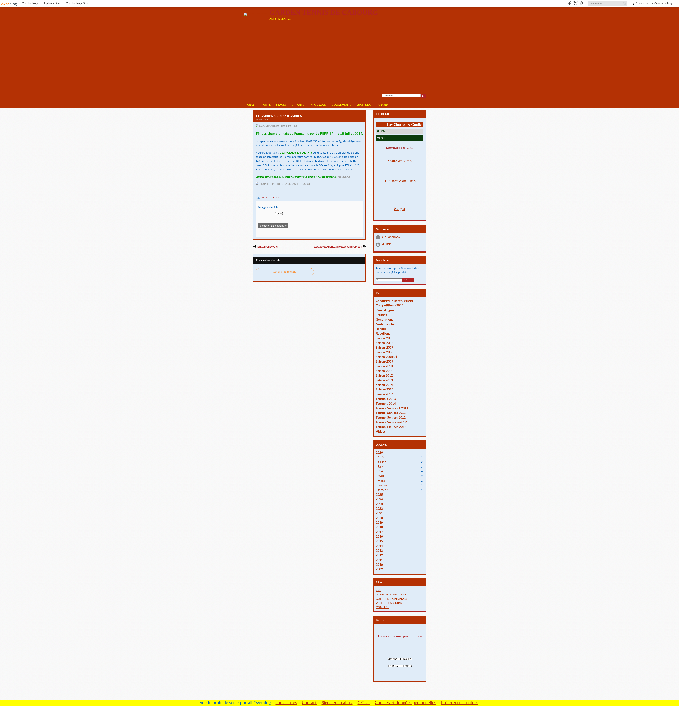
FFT (378, 590)
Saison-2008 (384, 352)
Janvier (383, 489)
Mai (380, 471)
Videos (381, 431)
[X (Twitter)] (575, 3)
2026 (379, 452)
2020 (379, 518)
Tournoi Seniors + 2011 (392, 408)
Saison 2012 (384, 375)
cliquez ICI (343, 176)
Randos (381, 328)
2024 (379, 499)
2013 (379, 550)
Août (381, 457)
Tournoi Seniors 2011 (391, 412)
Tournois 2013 (386, 398)
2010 (379, 564)
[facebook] (569, 3)
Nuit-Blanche (385, 324)
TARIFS (266, 104)
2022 (379, 508)
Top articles (286, 703)
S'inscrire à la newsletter (273, 225)
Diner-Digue (385, 310)
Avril (381, 476)
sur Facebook (390, 237)
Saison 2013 (384, 380)
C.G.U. (364, 703)
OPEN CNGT (365, 104)
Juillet (382, 462)
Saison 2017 (384, 394)
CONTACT (382, 607)
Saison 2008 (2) (386, 356)
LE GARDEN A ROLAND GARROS (279, 115)
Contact (383, 104)
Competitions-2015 (389, 305)
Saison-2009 (384, 361)
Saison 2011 (384, 370)
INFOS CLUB (318, 104)
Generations (384, 319)
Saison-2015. (385, 389)
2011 (379, 560)
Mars (381, 480)
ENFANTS (298, 104)
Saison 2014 (384, 384)
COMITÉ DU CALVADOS (391, 598)
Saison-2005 (384, 338)
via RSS (386, 244)
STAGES (281, 104)
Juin (380, 466)
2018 (379, 527)
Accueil (251, 104)
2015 (379, 541)
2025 (379, 494)
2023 (379, 504)
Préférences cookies (459, 703)
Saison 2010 (384, 366)
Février (382, 485)
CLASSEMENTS (341, 104)
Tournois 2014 (386, 403)
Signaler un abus (337, 703)
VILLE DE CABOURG (389, 603)
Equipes (381, 314)
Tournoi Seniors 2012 (391, 417)
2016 (379, 536)
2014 (379, 546)
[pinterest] (581, 3)
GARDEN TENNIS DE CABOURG (323, 12)
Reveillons (383, 333)
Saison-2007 (384, 347)
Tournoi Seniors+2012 (391, 422)
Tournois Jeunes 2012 (391, 427)
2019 (379, 522)
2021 (379, 513)
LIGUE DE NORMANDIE (391, 594)
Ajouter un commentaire (284, 272)
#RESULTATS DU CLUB (270, 198)
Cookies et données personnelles (405, 703)
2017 (379, 532)
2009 (379, 569)
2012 (379, 555)
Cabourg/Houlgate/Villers (394, 300)
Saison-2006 (384, 343)
